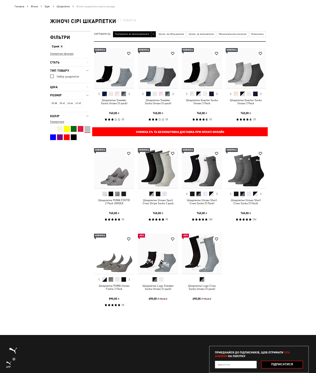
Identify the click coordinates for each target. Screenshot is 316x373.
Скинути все (57, 121)
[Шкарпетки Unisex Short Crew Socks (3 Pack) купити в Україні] (202, 168)
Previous (99, 93)
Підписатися (282, 364)
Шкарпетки (63, 6)
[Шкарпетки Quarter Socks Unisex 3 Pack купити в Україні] (202, 68)
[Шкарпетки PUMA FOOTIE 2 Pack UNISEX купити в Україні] (114, 168)
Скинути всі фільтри (62, 53)
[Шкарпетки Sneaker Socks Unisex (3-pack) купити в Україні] (114, 68)
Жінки (34, 6)
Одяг (47, 6)
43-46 (70, 103)
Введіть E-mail (224, 364)
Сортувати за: (102, 34)
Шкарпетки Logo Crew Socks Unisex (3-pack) (202, 287)
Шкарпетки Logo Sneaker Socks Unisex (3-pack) (158, 287)
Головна (19, 6)
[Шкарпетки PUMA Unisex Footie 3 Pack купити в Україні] (114, 254)
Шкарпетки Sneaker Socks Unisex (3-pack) (114, 102)
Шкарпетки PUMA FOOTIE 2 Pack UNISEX (114, 202)
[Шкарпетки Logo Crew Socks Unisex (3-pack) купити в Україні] (202, 254)
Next (129, 94)
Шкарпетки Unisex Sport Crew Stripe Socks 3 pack (158, 202)
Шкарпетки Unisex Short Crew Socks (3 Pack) (202, 202)
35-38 (54, 103)
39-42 (62, 103)
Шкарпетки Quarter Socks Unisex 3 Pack (202, 102)
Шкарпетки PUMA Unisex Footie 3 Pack (114, 287)
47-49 (78, 103)
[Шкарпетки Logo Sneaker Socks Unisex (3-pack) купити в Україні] (158, 254)
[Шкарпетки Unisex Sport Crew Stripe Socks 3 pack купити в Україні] (158, 168)
